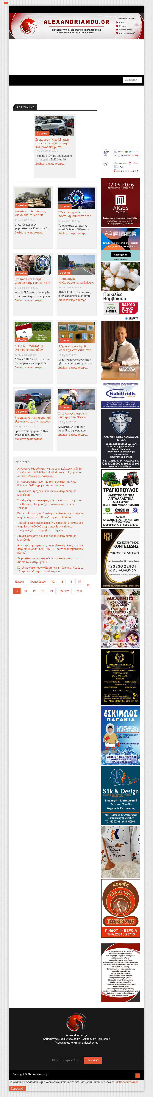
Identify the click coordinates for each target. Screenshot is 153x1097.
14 (70, 581)
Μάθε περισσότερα (126, 1082)
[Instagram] (74, 1048)
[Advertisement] (55, 628)
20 (42, 590)
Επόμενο (64, 590)
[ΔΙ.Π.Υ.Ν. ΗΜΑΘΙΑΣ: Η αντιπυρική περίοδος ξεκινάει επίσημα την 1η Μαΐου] (33, 331)
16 (88, 585)
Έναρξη (19, 581)
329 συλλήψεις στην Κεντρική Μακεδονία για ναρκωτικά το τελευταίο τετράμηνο (75, 218)
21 (51, 590)
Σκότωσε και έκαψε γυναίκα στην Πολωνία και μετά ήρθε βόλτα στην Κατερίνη (32, 284)
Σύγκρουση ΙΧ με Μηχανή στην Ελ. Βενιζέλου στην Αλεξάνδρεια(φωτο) (52, 143)
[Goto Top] (137, 1075)
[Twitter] (77, 1048)
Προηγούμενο (38, 581)
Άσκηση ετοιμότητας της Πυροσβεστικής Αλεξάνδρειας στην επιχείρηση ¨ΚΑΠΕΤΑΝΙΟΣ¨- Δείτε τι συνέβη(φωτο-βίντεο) (50, 549)
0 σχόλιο (42, 133)
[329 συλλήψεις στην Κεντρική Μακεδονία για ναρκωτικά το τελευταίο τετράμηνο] (76, 197)
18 (25, 590)
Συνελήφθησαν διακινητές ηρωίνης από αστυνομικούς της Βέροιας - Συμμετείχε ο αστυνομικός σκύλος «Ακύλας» (49, 504)
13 (61, 581)
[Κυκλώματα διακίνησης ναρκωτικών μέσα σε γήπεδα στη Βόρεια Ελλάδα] (33, 197)
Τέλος (78, 590)
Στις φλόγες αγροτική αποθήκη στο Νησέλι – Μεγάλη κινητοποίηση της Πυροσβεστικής (75, 419)
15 (79, 581)
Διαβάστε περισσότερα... (50, 163)
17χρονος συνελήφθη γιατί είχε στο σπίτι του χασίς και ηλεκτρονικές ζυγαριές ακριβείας (74, 352)
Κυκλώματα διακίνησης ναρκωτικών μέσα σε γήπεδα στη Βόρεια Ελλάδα (30, 217)
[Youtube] (80, 1048)
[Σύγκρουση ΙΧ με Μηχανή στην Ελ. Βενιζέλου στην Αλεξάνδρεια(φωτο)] (54, 125)
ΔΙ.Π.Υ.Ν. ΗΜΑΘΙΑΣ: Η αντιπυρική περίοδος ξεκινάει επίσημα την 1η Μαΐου (31, 351)
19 (34, 590)
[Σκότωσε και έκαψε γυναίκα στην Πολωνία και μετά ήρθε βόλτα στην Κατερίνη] (33, 264)
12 (52, 581)
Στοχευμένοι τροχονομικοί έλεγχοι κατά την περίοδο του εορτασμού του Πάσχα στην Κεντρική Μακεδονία (33, 423)
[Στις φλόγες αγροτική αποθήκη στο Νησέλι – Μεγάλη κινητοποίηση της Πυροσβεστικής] (76, 399)
